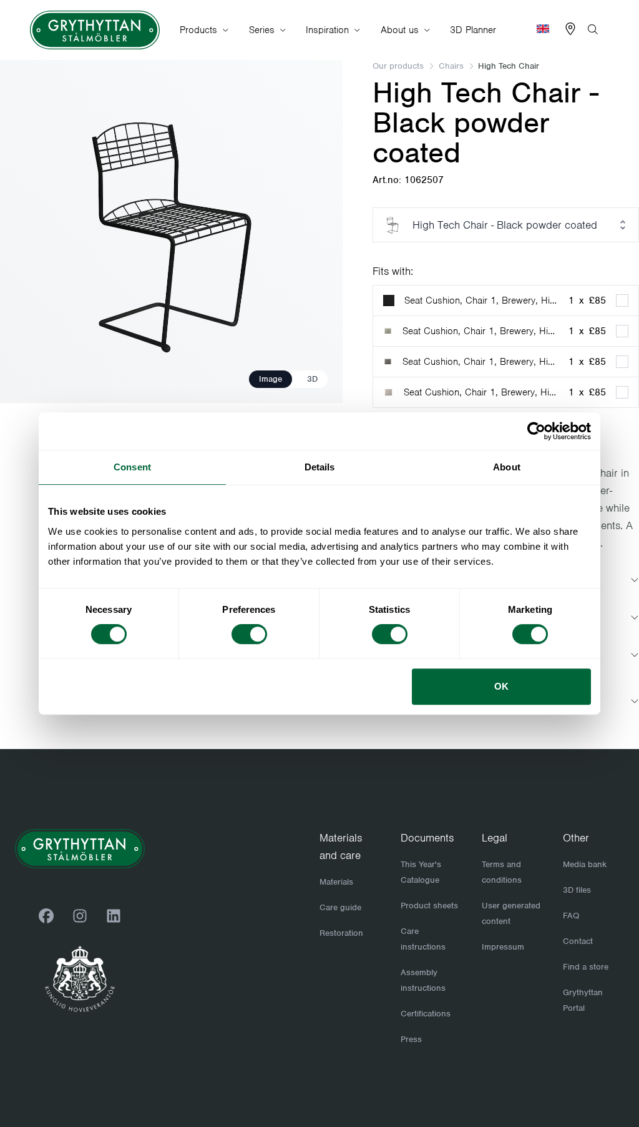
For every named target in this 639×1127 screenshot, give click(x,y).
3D (312, 379)
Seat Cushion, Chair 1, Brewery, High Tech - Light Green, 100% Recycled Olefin (480, 331)
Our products (398, 66)
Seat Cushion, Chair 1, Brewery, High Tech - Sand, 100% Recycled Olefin (481, 392)
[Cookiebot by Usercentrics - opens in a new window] (536, 431)
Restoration (341, 933)
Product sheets (429, 905)
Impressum (503, 946)
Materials (336, 881)
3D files (577, 890)
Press (411, 1039)
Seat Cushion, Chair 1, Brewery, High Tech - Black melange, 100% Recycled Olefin (480, 361)
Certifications (426, 1013)
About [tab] (506, 467)
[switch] (249, 634)
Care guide (340, 907)
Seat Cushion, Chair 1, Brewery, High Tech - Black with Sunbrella (481, 300)
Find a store (585, 966)
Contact (578, 941)
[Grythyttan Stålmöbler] (95, 30)
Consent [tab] (132, 467)
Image (270, 379)
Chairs (451, 66)
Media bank (585, 864)
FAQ (571, 915)
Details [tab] (320, 467)
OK (501, 686)
